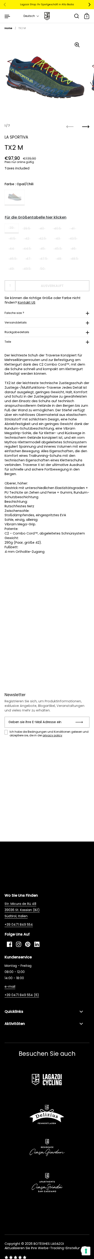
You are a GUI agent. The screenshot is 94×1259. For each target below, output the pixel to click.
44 (11, 248)
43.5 (73, 238)
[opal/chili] (15, 198)
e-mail (10, 986)
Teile (8, 342)
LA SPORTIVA (16, 137)
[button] (31, 16)
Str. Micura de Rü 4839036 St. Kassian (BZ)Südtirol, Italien (22, 909)
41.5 (12, 238)
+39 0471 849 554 (19, 924)
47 (28, 258)
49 (11, 268)
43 (58, 238)
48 (59, 258)
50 (42, 268)
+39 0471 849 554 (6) (22, 995)
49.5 (27, 268)
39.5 (27, 228)
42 (27, 238)
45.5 (58, 248)
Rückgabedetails (17, 332)
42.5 (42, 238)
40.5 (57, 228)
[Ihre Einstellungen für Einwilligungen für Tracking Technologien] (86, 1251)
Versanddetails (16, 322)
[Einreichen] (81, 722)
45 (42, 248)
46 (73, 248)
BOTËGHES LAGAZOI (49, 1243)
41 (72, 228)
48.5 (74, 258)
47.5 (43, 258)
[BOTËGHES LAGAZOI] (47, 16)
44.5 (27, 248)
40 (42, 228)
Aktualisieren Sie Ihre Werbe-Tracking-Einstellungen (46, 1248)
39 (11, 227)
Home (8, 28)
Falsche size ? (14, 313)
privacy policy (52, 735)
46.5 (12, 258)
